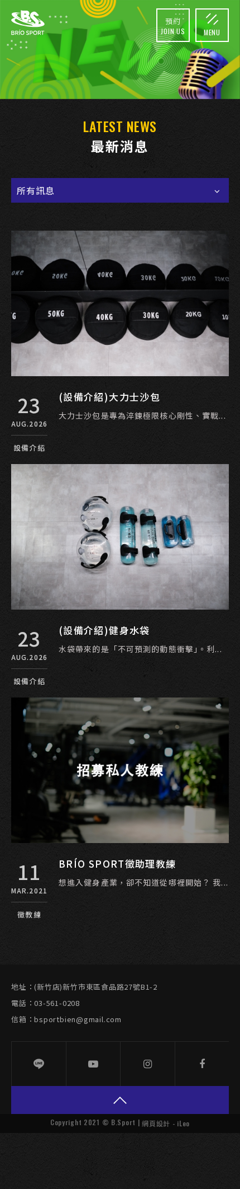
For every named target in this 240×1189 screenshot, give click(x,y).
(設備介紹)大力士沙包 (109, 397)
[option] (120, 49)
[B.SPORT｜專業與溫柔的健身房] (28, 22)
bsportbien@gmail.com (78, 1019)
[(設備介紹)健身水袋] (120, 537)
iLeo (183, 1123)
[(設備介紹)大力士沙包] (120, 303)
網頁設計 (156, 1123)
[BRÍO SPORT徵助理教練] (120, 770)
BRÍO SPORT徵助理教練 (117, 863)
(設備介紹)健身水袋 (104, 630)
